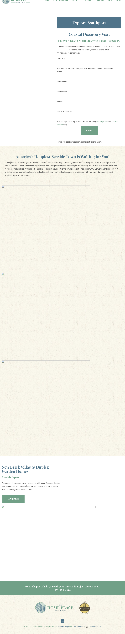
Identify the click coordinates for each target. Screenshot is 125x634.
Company (61, 58)
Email (59, 71)
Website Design (63, 627)
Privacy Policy (102, 122)
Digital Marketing (77, 627)
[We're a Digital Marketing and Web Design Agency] (87, 627)
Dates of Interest (65, 111)
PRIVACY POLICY (95, 627)
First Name (62, 81)
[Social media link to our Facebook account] (62, 622)
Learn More (13, 499)
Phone (60, 101)
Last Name (62, 91)
